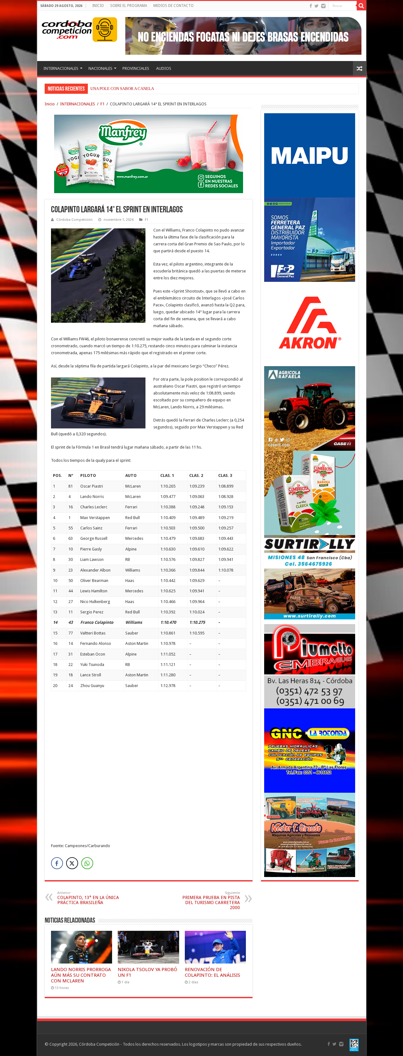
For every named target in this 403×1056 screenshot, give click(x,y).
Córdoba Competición (74, 220)
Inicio (50, 104)
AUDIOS (163, 68)
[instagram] (323, 6)
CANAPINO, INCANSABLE (114, 88)
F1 (102, 104)
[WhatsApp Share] (87, 863)
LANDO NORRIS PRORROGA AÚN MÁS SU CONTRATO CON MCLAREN (81, 975)
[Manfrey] (148, 153)
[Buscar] (361, 5)
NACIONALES (100, 68)
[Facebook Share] (57, 863)
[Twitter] (316, 6)
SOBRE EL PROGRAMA (128, 5)
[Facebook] (311, 6)
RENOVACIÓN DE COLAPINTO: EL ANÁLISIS (212, 972)
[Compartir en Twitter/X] (72, 863)
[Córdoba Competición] (67, 28)
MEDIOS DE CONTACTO (173, 5)
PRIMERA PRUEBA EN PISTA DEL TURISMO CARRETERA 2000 (211, 900)
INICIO (98, 5)
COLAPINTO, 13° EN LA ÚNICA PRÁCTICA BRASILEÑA (88, 898)
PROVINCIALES (135, 68)
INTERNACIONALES (60, 68)
